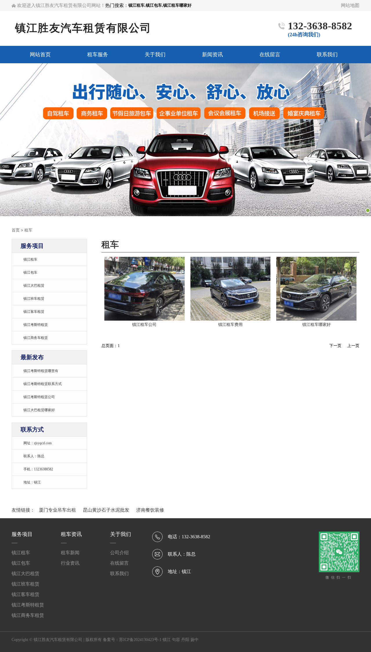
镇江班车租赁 (33, 299)
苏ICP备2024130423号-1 (140, 639)
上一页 (353, 346)
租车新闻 (70, 552)
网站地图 (350, 5)
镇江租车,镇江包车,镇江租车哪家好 (160, 5)
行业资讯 (70, 563)
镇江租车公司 (144, 324)
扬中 (194, 639)
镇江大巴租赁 (33, 285)
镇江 (167, 639)
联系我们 (119, 573)
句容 (176, 639)
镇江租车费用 (230, 324)
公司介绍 (119, 552)
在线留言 (119, 563)
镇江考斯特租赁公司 (39, 397)
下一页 (335, 346)
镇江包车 (30, 272)
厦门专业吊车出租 (58, 509)
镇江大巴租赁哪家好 (39, 410)
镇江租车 (30, 259)
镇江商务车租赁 (35, 338)
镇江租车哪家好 (316, 324)
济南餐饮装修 (150, 509)
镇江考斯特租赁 (35, 325)
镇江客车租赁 (33, 312)
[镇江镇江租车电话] (144, 319)
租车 (28, 230)
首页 (16, 230)
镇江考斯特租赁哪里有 (40, 371)
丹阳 (185, 639)
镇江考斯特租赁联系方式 (42, 384)
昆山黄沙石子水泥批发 (106, 509)
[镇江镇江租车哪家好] (230, 319)
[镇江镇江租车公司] (316, 319)
